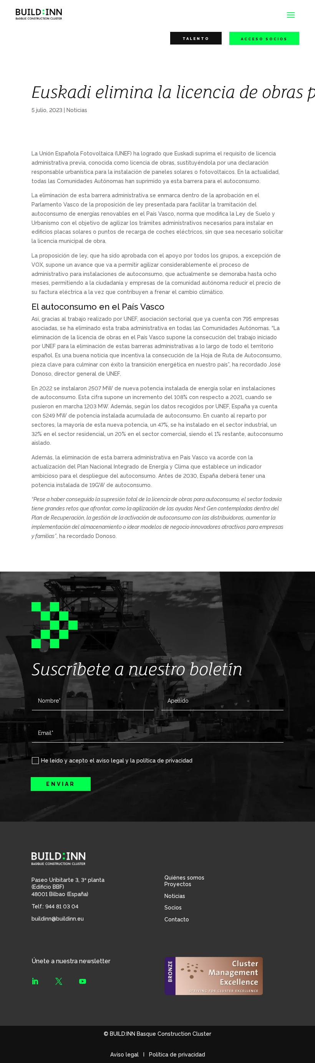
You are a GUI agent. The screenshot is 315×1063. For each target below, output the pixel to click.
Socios (173, 908)
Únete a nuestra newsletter (71, 961)
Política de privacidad (177, 1054)
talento (195, 38)
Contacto (176, 919)
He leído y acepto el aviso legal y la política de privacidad (116, 761)
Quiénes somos (184, 878)
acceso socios (264, 39)
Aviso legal (124, 1054)
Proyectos (177, 884)
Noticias (76, 110)
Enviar (60, 784)
